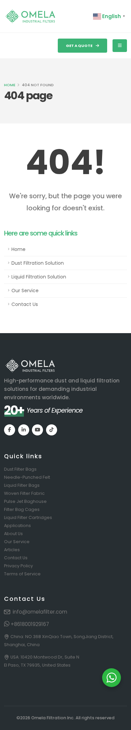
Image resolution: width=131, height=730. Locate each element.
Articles (12, 550)
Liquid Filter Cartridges (28, 517)
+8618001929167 (29, 624)
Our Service (25, 290)
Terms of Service (22, 574)
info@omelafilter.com (40, 611)
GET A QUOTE (79, 45)
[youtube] (37, 429)
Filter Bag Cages (22, 509)
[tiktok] (51, 429)
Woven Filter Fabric (24, 493)
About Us (13, 533)
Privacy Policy (18, 566)
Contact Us (24, 304)
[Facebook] (9, 429)
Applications (17, 525)
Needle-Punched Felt (27, 477)
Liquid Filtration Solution (38, 276)
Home (9, 85)
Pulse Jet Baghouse (25, 501)
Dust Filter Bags (20, 469)
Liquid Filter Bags (22, 485)
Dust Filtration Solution (37, 263)
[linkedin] (23, 429)
